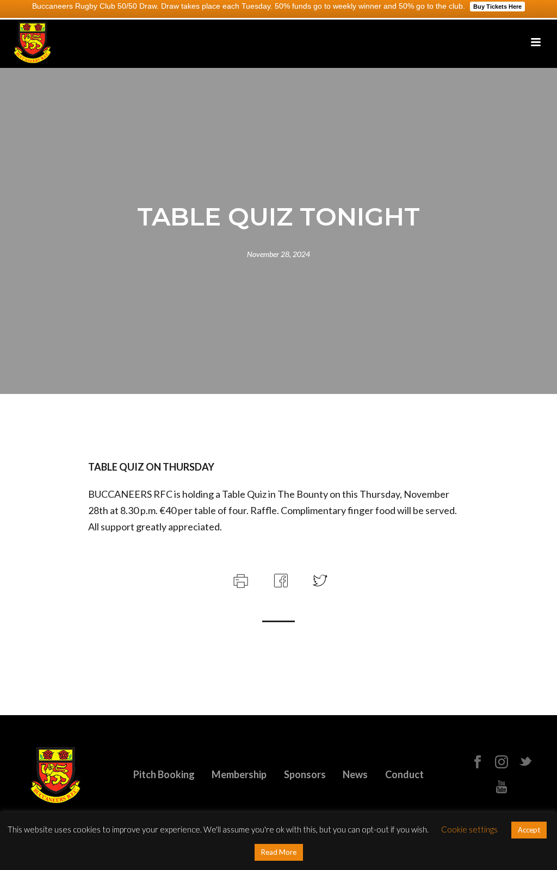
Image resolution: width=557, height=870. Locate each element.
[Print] (239, 579)
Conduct (404, 774)
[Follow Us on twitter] (525, 762)
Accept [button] (529, 829)
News (355, 774)
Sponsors (305, 774)
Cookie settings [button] (469, 829)
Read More (278, 852)
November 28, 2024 (278, 254)
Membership (239, 774)
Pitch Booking (164, 774)
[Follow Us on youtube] (501, 787)
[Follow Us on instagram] (501, 762)
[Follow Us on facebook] (477, 762)
